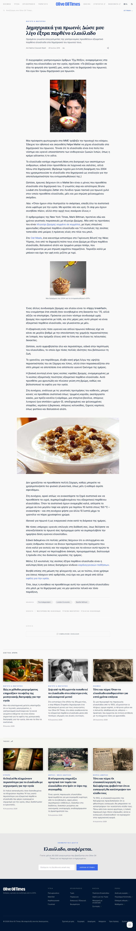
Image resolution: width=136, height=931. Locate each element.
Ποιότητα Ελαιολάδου (100, 893)
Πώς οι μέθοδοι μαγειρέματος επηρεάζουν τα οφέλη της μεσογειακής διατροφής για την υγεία (22, 695)
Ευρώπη (6, 775)
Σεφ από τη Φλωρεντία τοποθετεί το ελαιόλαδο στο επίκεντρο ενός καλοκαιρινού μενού (68, 693)
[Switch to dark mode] (132, 4)
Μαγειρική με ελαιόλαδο (97, 902)
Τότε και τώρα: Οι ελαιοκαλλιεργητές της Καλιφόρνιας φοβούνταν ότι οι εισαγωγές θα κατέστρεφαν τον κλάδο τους (112, 786)
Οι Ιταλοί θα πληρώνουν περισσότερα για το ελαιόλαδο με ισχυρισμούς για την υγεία (23, 782)
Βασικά (87, 4)
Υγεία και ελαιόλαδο (90, 611)
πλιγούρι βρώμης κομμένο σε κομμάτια (58, 224)
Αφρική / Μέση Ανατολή (59, 775)
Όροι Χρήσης (114, 921)
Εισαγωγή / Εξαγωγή (78, 901)
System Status (127, 921)
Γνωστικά (51, 904)
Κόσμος (7, 4)
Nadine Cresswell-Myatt (37, 48)
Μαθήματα (113, 4)
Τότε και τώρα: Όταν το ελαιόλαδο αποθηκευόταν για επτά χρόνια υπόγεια (110, 693)
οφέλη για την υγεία (37, 578)
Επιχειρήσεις (29, 4)
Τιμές (72, 893)
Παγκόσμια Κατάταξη (123, 897)
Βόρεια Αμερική (100, 775)
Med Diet (51, 897)
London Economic (63, 602)
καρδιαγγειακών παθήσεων (93, 564)
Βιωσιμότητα (75, 904)
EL (127, 4)
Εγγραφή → (128, 10)
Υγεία (17, 4)
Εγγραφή (80, 921)
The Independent (44, 602)
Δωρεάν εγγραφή (87, 867)
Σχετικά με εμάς (68, 921)
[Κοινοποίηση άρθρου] (108, 48)
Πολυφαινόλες (53, 893)
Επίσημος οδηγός (121, 901)
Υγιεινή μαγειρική (70, 611)
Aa (63, 48)
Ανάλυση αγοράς (121, 893)
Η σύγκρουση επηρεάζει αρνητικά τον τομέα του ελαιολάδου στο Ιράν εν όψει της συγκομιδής (67, 784)
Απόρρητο (102, 921)
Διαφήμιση (91, 921)
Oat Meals (36, 238)
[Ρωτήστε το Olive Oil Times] (130, 925)
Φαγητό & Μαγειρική (36, 21)
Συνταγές (98, 4)
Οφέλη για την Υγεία (100, 897)
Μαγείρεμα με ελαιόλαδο (49, 611)
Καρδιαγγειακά (53, 901)
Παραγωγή (43, 4)
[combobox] (63, 10)
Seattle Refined (81, 602)
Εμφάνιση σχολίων (69, 634)
